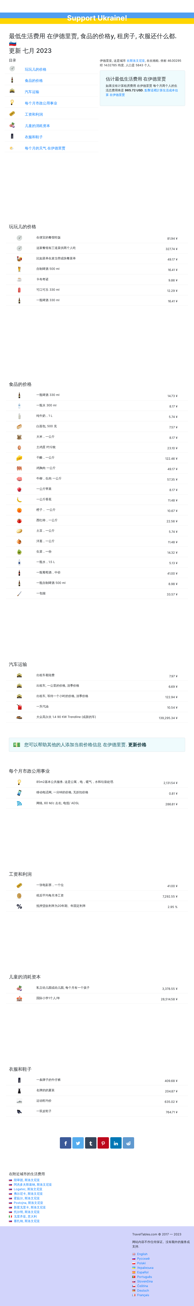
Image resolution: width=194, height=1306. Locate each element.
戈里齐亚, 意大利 (25, 1216)
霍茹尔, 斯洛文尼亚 (27, 1198)
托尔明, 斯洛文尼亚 (27, 1212)
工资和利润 (34, 114)
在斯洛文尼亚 (136, 60)
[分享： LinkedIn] (116, 1143)
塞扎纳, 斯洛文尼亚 (27, 1221)
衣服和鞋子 (34, 137)
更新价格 (137, 744)
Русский (143, 1258)
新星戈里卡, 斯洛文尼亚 (30, 1207)
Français (142, 1295)
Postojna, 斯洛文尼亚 (28, 1203)
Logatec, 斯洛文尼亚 (28, 1189)
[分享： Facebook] (65, 1143)
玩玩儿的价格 (35, 69)
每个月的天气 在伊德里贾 (45, 148)
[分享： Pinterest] (103, 1143)
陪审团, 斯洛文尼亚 (27, 1180)
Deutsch (142, 1290)
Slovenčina (144, 1281)
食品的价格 (34, 80)
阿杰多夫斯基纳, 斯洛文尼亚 (33, 1184)
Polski (141, 1263)
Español (142, 1272)
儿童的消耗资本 (37, 125)
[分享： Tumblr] (90, 1143)
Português (144, 1277)
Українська (144, 1268)
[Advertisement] (97, 191)
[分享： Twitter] (78, 1143)
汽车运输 (32, 91)
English (141, 1254)
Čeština (142, 1286)
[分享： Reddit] (128, 1143)
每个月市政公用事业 (41, 103)
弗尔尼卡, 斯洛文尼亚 (28, 1193)
